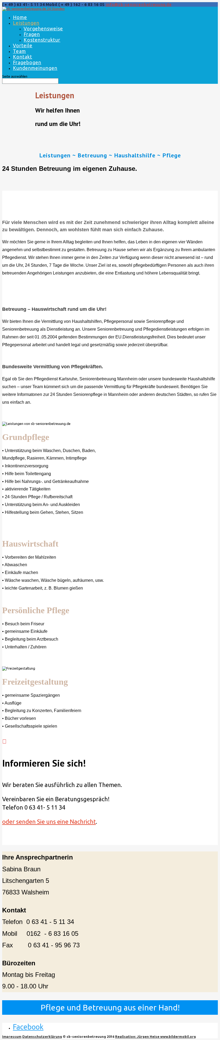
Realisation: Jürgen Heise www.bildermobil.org (155, 1036)
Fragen (32, 34)
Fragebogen (27, 62)
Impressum (11, 1036)
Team (19, 51)
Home (20, 17)
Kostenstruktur (42, 39)
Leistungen (26, 23)
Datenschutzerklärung (42, 1036)
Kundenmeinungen (35, 68)
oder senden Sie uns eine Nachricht (49, 821)
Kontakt (22, 56)
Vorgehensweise (43, 28)
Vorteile (22, 45)
